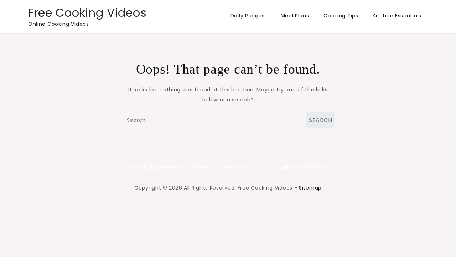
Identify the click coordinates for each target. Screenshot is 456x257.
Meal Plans (295, 15)
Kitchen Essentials (397, 15)
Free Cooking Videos (87, 13)
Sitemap (310, 187)
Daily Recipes (248, 15)
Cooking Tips (340, 15)
